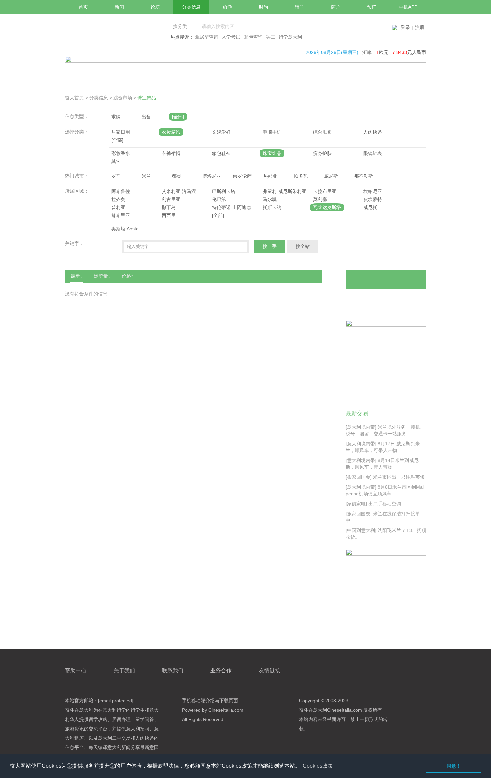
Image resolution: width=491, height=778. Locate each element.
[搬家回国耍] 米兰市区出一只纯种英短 (385, 477)
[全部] (178, 116)
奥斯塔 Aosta (125, 228)
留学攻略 (98, 719)
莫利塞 (320, 199)
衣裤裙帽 (171, 153)
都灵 (176, 176)
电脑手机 (272, 132)
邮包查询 (253, 37)
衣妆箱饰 (171, 132)
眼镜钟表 (372, 153)
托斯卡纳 (272, 207)
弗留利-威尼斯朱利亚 (284, 191)
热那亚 (270, 176)
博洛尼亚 (211, 176)
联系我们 (172, 670)
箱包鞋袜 (221, 153)
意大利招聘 (137, 728)
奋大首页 (74, 97)
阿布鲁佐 (120, 191)
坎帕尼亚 (372, 191)
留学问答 (144, 719)
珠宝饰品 (146, 97)
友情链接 (269, 670)
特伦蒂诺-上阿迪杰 (231, 207)
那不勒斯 (363, 176)
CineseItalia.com (344, 710)
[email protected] (115, 700)
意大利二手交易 (114, 738)
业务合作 (221, 670)
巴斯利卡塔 (223, 191)
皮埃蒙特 (372, 199)
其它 (116, 161)
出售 (146, 116)
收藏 (408, 300)
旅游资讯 (74, 728)
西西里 (169, 215)
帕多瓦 (301, 176)
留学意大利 (290, 37)
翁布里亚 (120, 215)
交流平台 (98, 728)
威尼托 (370, 207)
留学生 (138, 710)
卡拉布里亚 (324, 191)
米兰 (146, 176)
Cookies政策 (318, 766)
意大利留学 (114, 710)
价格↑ (127, 276)
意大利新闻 (119, 747)
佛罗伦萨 (242, 176)
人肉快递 (372, 132)
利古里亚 (171, 199)
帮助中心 (76, 670)
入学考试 (231, 37)
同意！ (454, 766)
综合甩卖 (322, 132)
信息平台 (74, 747)
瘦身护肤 (322, 153)
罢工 (270, 37)
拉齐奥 (118, 199)
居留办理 (121, 719)
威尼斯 (331, 176)
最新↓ (77, 276)
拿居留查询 (206, 37)
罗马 (116, 176)
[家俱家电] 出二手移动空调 (373, 503)
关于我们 (124, 670)
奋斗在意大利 (79, 710)
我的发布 (366, 300)
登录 (405, 27)
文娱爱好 (221, 132)
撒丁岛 (169, 207)
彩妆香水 (120, 153)
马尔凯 (270, 199)
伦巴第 (219, 199)
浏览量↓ (102, 276)
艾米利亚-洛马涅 (179, 191)
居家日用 (120, 132)
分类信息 (98, 97)
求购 (116, 116)
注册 (419, 27)
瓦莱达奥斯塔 (327, 207)
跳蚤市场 (122, 97)
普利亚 (118, 207)
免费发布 (386, 279)
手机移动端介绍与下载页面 (210, 700)
